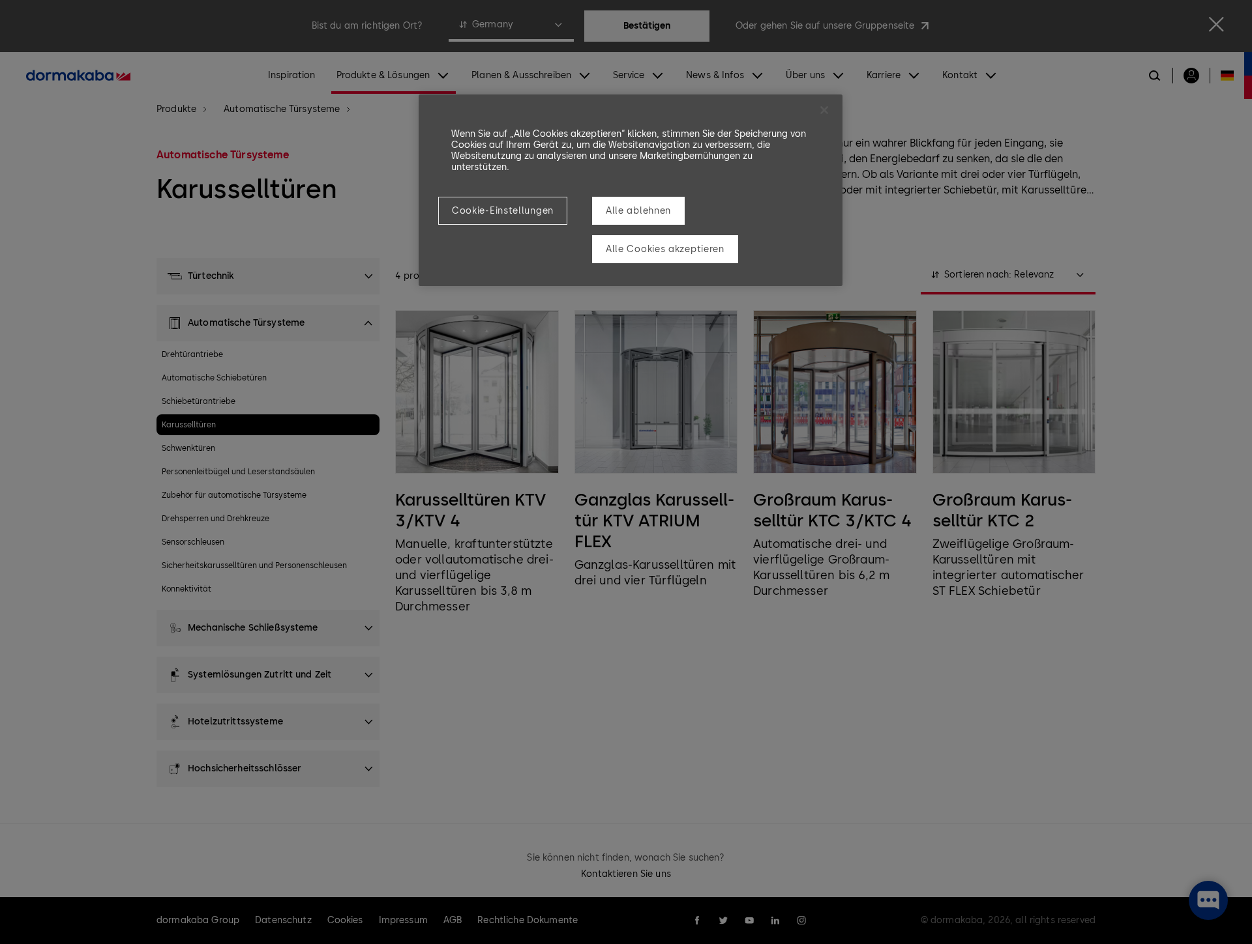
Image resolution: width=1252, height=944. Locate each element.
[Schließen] (824, 110)
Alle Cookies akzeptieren (665, 249)
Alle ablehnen (638, 210)
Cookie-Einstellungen (503, 210)
